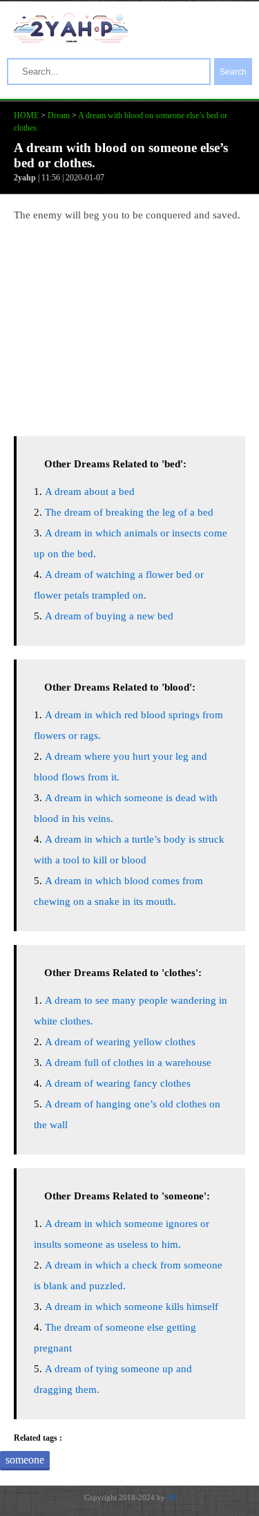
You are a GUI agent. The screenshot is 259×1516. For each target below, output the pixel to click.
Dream (59, 115)
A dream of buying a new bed (109, 615)
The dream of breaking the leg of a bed (129, 512)
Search (233, 72)
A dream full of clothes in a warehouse (128, 1062)
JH (171, 1497)
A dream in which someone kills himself (131, 1306)
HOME (26, 115)
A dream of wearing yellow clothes (120, 1041)
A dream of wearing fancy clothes (118, 1083)
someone (25, 1460)
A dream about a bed (90, 491)
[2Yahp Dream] (71, 39)
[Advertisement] (129, 325)
